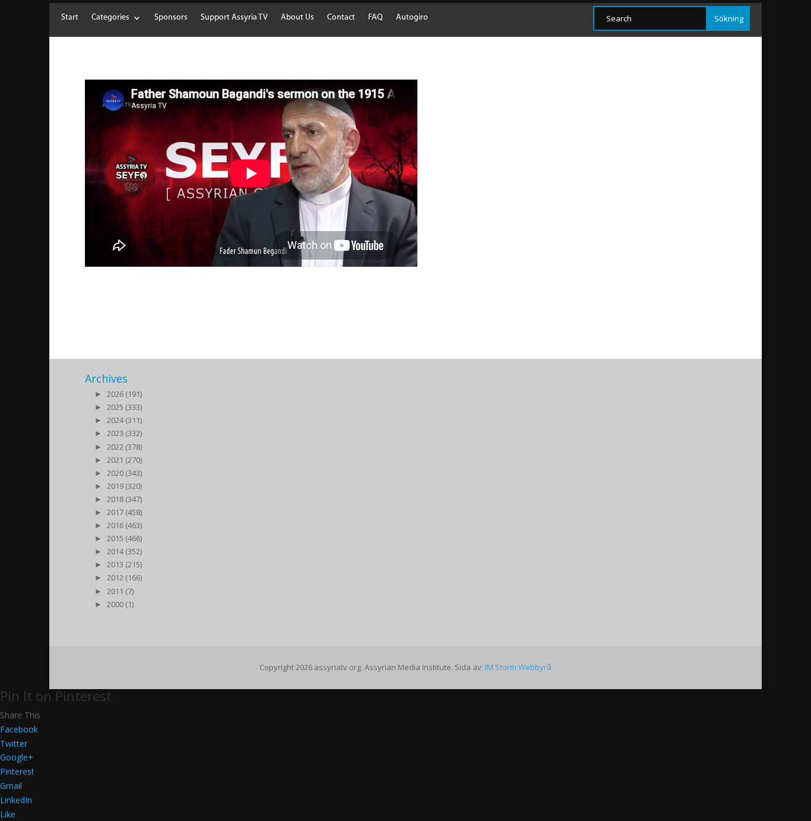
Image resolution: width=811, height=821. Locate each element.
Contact (341, 18)
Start (69, 18)
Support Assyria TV (234, 18)
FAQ (375, 18)
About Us (297, 18)
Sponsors (171, 18)
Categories (110, 18)
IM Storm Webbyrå (518, 667)
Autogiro (412, 18)
